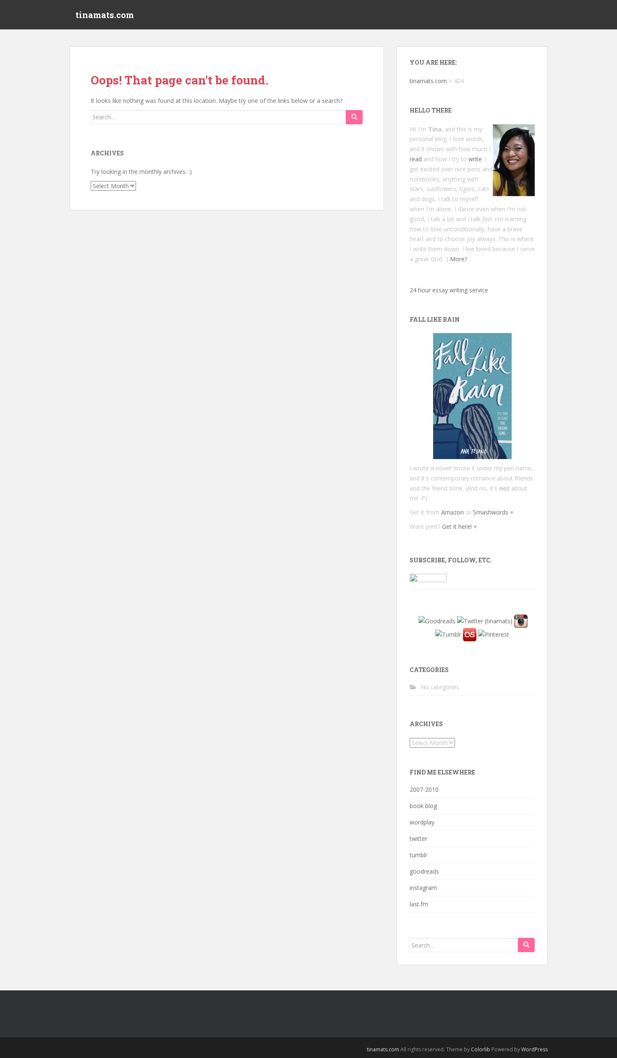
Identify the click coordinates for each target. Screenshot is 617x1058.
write (475, 159)
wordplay (422, 822)
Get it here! (457, 526)
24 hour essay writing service (449, 290)
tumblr (418, 855)
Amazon (452, 512)
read (416, 159)
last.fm (419, 904)
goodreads (424, 871)
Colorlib (480, 1049)
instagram (423, 888)
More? (458, 259)
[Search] (354, 117)
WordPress (534, 1049)
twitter (418, 839)
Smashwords (490, 512)
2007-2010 (424, 789)
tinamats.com (105, 14)
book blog (423, 806)
